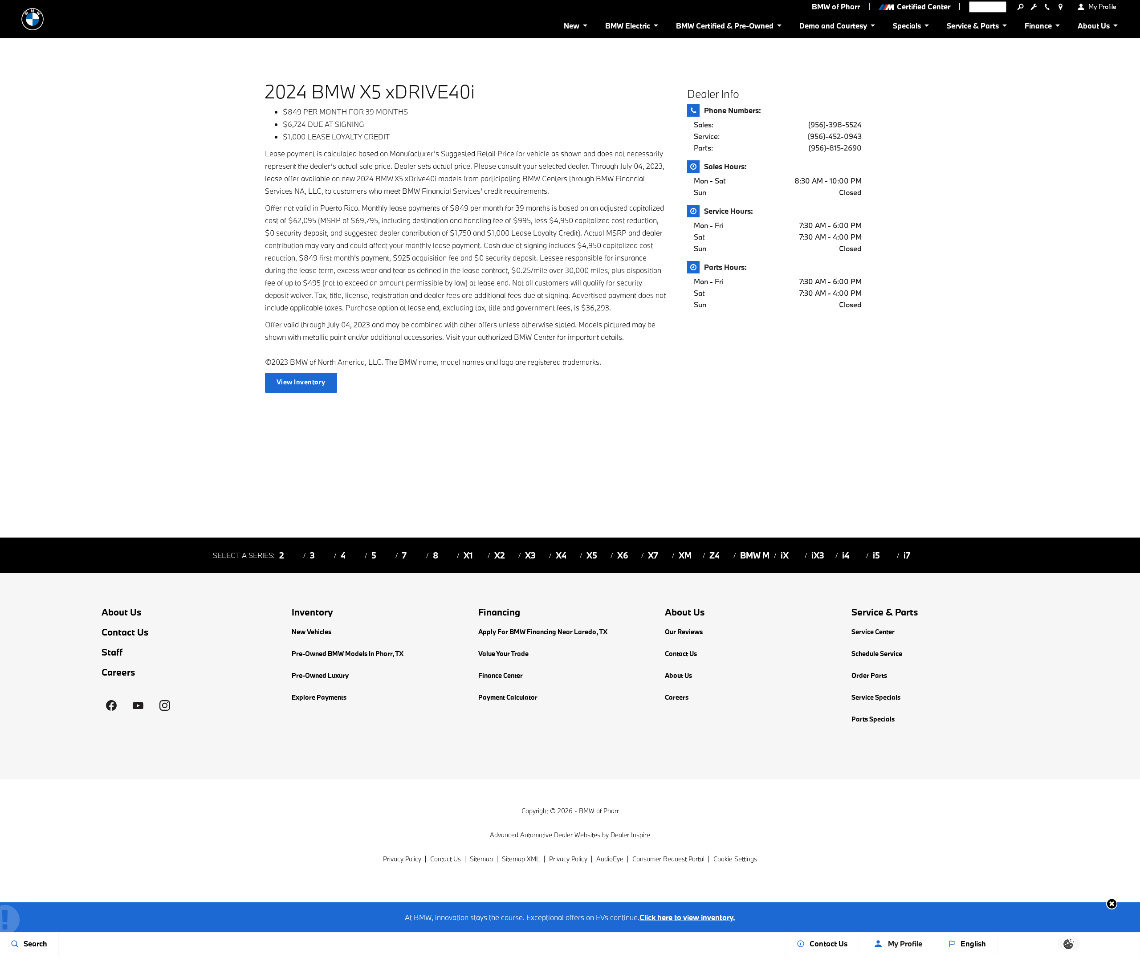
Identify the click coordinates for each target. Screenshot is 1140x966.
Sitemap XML (521, 859)
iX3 (817, 555)
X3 (530, 555)
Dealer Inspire (630, 835)
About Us (122, 612)
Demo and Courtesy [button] (833, 27)
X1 (468, 555)
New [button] (573, 27)
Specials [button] (906, 27)
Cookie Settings (735, 859)
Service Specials (875, 697)
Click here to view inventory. (687, 917)
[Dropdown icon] (1020, 6)
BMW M (755, 555)
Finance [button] (1038, 27)
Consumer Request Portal (668, 859)
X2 (499, 555)
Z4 (714, 555)
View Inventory (301, 382)
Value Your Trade (503, 653)
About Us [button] (1093, 27)
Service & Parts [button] (972, 27)
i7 (907, 555)
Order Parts (869, 675)
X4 (561, 555)
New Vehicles (311, 632)
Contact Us (125, 632)
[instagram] (165, 705)
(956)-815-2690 (835, 147)
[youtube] (138, 705)
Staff (112, 652)
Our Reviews (684, 632)
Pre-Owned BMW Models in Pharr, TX (347, 653)
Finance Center (500, 675)
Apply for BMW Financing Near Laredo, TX (542, 632)
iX (785, 555)
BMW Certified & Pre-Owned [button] (725, 27)
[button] (1111, 903)
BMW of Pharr (599, 811)
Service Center (873, 632)
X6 (622, 555)
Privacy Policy (402, 859)
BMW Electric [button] (627, 27)
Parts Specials (873, 719)
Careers (118, 672)
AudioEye (609, 859)
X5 (591, 555)
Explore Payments (319, 697)
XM (685, 555)
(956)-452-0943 (835, 136)
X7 (653, 555)
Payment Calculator (507, 697)
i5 (876, 555)
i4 (845, 555)
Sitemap (481, 859)
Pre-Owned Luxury (320, 675)
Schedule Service (876, 653)
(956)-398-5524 (835, 124)
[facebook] (111, 705)
